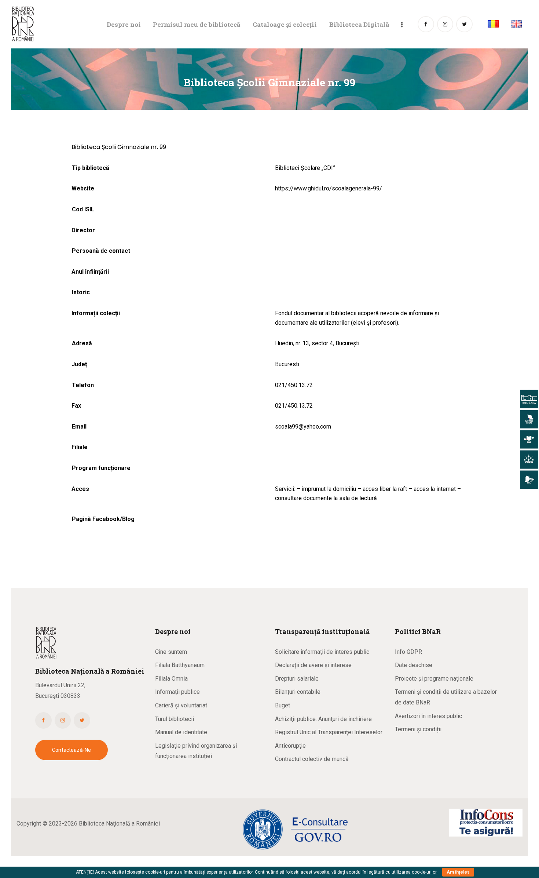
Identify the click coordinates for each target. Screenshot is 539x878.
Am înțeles (458, 872)
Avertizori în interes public (428, 716)
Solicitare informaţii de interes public (322, 651)
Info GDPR (408, 651)
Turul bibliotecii (174, 718)
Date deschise (413, 665)
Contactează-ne (71, 750)
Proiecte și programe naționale (434, 678)
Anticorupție (290, 745)
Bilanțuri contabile (297, 691)
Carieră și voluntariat (181, 705)
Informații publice (177, 691)
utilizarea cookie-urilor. (414, 872)
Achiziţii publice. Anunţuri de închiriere (323, 718)
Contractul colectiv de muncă (312, 758)
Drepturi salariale (297, 678)
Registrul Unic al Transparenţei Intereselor (328, 732)
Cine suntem (171, 651)
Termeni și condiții (418, 729)
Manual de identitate (181, 732)
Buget (282, 705)
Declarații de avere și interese (313, 665)
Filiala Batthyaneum (180, 665)
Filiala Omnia (171, 678)
